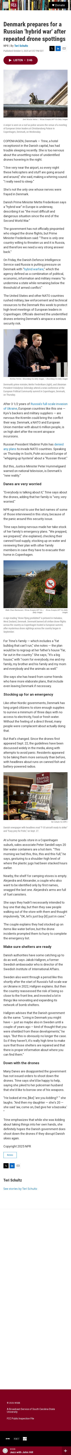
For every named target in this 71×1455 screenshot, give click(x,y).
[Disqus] (35, 1255)
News (10, 1155)
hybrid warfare (34, 269)
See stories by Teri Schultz (20, 1189)
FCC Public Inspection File (20, 1418)
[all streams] (66, 1450)
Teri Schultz (21, 45)
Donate (60, 5)
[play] (5, 1450)
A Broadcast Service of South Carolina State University (31, 1410)
